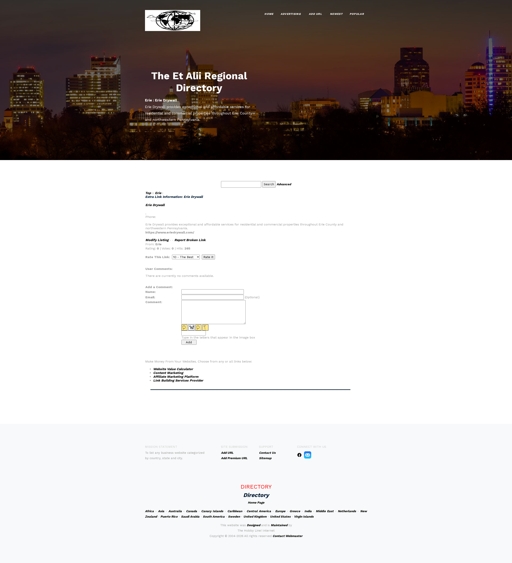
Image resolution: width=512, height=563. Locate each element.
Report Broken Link (190, 240)
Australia (175, 511)
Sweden (234, 516)
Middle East (325, 511)
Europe (280, 511)
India (308, 511)
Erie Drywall (155, 205)
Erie (158, 193)
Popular (357, 13)
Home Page (256, 502)
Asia (161, 511)
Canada (191, 511)
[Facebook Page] (299, 455)
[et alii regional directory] (172, 20)
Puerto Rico (169, 516)
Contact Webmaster (287, 536)
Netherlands (347, 511)
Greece (295, 511)
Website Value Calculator (173, 369)
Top (148, 193)
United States (280, 516)
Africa (149, 511)
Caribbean (234, 511)
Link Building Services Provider (178, 380)
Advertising (291, 13)
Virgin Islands (304, 516)
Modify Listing (157, 240)
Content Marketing (168, 373)
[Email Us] (307, 455)
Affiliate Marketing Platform (175, 377)
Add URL (315, 13)
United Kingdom (255, 516)
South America (214, 516)
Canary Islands (212, 511)
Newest (336, 13)
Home (268, 13)
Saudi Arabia (190, 516)
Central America (259, 511)
